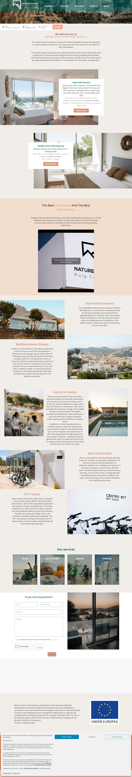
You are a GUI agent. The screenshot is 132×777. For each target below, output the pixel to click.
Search (58, 27)
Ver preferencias (117, 737)
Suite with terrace (81, 82)
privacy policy (55, 639)
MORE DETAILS (81, 110)
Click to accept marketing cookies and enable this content (65, 261)
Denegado (92, 737)
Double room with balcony (50, 145)
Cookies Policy (7, 773)
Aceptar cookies (67, 737)
